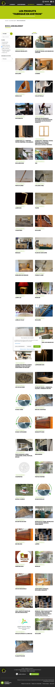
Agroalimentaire (5, 42)
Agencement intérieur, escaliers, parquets (42, 589)
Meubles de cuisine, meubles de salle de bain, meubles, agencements (44, 523)
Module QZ (18, 96)
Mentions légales (45, 683)
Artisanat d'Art (4, 43)
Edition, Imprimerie (5, 48)
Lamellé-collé (19, 320)
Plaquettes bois (20, 656)
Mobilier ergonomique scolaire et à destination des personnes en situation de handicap (43, 120)
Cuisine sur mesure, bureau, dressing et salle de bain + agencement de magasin (23, 366)
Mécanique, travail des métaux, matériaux (6, 51)
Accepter (37, 346)
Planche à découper (41, 252)
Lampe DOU (18, 208)
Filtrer (4, 33)
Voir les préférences (19, 346)
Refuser (29, 346)
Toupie (37, 208)
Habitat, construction (6, 45)
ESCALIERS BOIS (19, 163)
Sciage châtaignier (21, 432)
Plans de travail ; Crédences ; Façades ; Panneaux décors (43, 388)
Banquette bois (39, 432)
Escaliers (18, 73)
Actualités (48, 4)
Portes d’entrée (40, 476)
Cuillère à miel (39, 185)
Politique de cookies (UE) (25, 683)
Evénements (40, 4)
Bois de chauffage (40, 409)
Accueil (6, 20)
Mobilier (37, 297)
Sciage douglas (39, 499)
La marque (12, 4)
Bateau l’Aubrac (20, 499)
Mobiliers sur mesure (21, 275)
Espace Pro (46, 1)
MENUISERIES (38, 454)
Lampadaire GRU (39, 364)
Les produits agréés (12, 20)
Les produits (31, 4)
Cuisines (37, 73)
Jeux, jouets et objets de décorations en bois (22, 612)
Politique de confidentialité (31, 349)
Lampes (37, 544)
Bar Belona (18, 544)
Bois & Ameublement (6, 46)
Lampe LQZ (18, 297)
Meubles (17, 252)
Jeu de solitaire (20, 387)
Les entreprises (21, 4)
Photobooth (19, 118)
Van (36, 163)
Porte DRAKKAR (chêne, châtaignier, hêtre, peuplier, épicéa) (23, 456)
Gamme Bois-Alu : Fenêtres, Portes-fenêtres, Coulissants (24, 141)
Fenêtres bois (19, 566)
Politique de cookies (23, 349)
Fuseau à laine (39, 275)
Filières (3, 40)
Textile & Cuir (4, 52)
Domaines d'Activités (6, 55)
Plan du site (52, 683)
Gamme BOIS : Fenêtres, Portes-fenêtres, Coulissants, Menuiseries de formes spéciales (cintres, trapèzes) (44, 142)
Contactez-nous (35, 674)
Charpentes (18, 476)
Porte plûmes (19, 185)
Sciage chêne (19, 409)
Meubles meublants (21, 51)
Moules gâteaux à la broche (23, 633)
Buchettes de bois (20, 521)
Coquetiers (18, 230)
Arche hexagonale (20, 588)
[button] (40, 337)
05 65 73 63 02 (22, 674)
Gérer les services (17, 343)
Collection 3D (39, 96)
